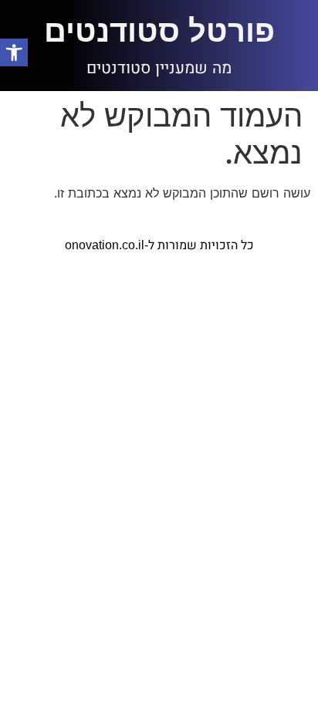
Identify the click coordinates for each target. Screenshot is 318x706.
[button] (14, 52)
